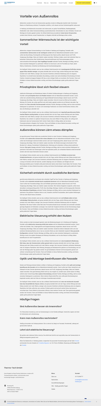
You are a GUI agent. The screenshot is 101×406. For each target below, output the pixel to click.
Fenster (77, 341)
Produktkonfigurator (43, 343)
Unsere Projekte (63, 3)
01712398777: (79, 376)
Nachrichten (53, 3)
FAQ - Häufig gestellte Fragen (59, 386)
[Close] (96, 402)
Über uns (46, 3)
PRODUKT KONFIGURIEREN (83, 3)
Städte (53, 389)
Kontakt (71, 3)
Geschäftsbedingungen (57, 383)
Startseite (39, 3)
